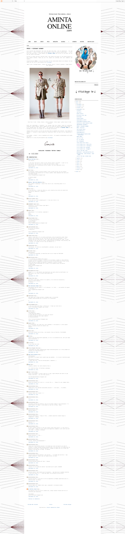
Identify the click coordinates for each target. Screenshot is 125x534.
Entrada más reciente (33, 504)
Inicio (50, 504)
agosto (79, 158)
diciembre (79, 104)
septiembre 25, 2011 (33, 496)
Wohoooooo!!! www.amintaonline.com (85, 152)
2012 (77, 101)
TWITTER (53, 150)
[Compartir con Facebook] (36, 153)
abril (78, 164)
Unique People (80, 118)
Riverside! (79, 116)
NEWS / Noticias (80, 127)
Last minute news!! (81, 129)
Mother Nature (80, 113)
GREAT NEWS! (79, 136)
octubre (79, 107)
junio (78, 161)
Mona (29, 364)
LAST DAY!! (79, 112)
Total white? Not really (82, 142)
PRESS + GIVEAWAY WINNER (82, 126)
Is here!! (79, 110)
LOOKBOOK (74, 41)
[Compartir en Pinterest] (37, 153)
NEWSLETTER (55, 41)
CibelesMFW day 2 (81, 130)
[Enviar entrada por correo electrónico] (29, 153)
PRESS (48, 41)
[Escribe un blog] (33, 153)
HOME (29, 41)
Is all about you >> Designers (84, 145)
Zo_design (49, 62)
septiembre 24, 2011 (33, 383)
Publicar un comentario (34, 498)
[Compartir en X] (34, 153)
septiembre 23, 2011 (33, 369)
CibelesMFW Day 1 (81, 132)
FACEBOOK (48, 150)
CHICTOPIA (82, 41)
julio (78, 159)
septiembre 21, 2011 (33, 167)
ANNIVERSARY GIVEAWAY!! (82, 124)
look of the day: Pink (82, 150)
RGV (29, 336)
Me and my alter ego (81, 115)
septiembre (80, 109)
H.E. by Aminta (80, 139)
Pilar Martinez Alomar (33, 285)
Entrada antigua (67, 504)
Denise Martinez (32, 159)
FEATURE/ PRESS (51, 53)
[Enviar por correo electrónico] (32, 153)
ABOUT (35, 41)
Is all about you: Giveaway (83, 147)
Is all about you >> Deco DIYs (84, 144)
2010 (77, 171)
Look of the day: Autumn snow (84, 156)
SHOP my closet (90, 41)
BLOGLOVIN (41, 150)
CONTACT (42, 41)
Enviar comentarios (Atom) (53, 507)
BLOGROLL (63, 41)
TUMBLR (58, 150)
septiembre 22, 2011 (33, 268)
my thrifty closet (32, 489)
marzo (78, 166)
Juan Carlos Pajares (33, 354)
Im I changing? (80, 141)
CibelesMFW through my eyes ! (84, 121)
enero (78, 169)
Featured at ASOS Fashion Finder (84, 123)
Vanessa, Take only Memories (35, 182)
